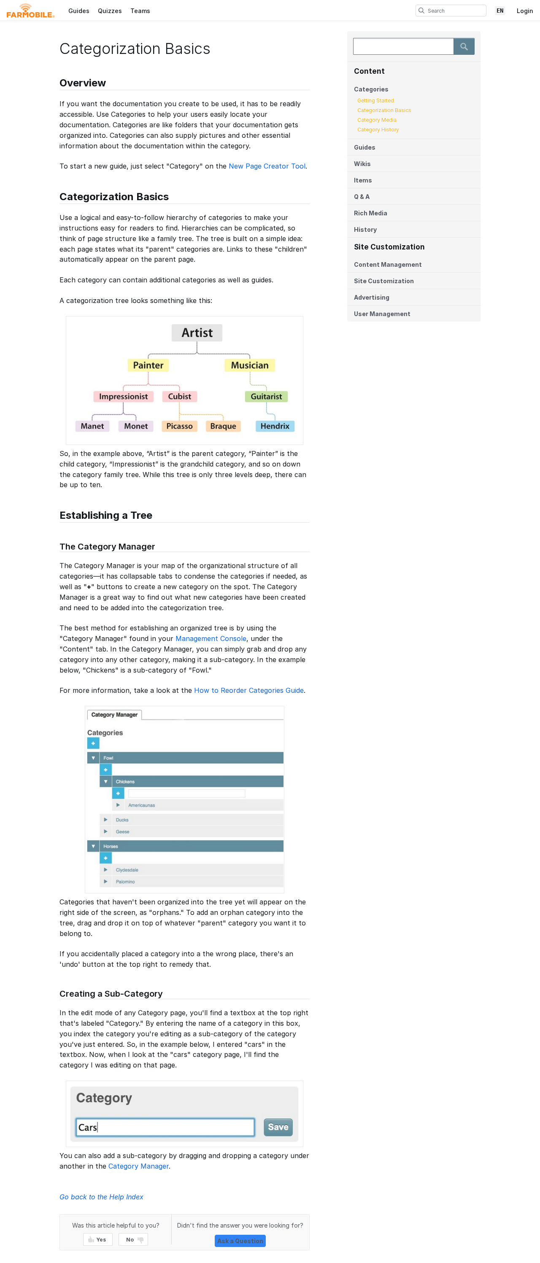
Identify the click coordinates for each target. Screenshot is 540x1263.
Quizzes (110, 10)
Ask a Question (240, 1240)
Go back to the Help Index (101, 1197)
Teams (140, 10)
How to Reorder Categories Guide (249, 690)
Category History (378, 129)
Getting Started (375, 100)
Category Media (377, 120)
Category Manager (138, 1166)
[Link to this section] (55, 84)
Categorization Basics (384, 110)
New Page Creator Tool (267, 166)
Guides (78, 10)
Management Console (211, 638)
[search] (421, 11)
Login (525, 10)
